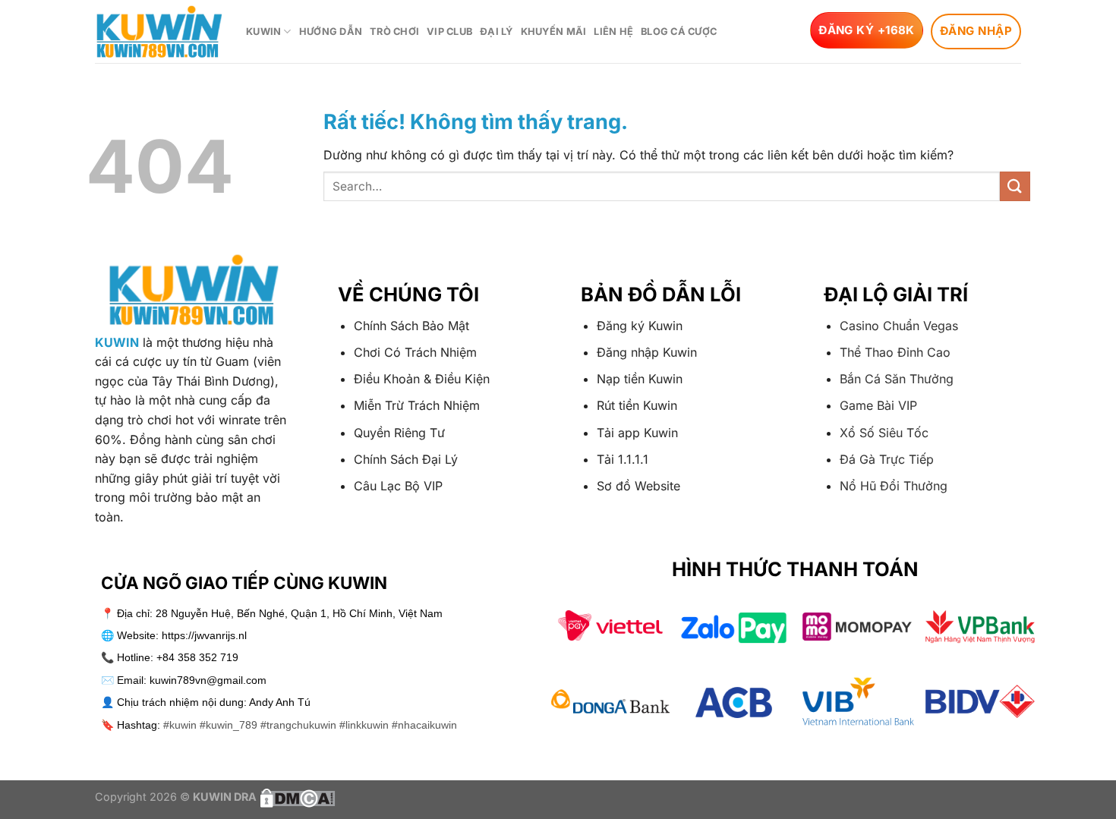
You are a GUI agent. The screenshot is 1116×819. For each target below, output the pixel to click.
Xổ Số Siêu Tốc (884, 432)
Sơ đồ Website (638, 485)
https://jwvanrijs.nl (204, 635)
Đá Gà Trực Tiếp (887, 459)
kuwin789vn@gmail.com (208, 680)
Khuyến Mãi (554, 31)
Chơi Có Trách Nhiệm (415, 352)
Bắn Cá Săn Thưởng (897, 378)
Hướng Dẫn (330, 31)
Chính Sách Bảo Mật (411, 325)
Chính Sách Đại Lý (406, 459)
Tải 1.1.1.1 (622, 459)
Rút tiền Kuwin (637, 405)
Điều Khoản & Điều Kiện (422, 378)
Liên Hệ (613, 31)
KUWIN (263, 31)
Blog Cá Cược (679, 31)
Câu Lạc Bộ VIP (398, 485)
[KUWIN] (159, 31)
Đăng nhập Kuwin (647, 352)
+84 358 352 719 (197, 657)
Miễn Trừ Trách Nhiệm (417, 405)
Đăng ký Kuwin (640, 325)
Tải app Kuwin (637, 432)
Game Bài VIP (878, 405)
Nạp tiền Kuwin (640, 378)
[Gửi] (1015, 186)
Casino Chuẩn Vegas (899, 325)
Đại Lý (496, 31)
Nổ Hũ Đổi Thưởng (893, 485)
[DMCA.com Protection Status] (296, 796)
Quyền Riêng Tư (399, 432)
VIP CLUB (449, 31)
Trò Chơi (394, 31)
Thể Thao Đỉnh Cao (895, 352)
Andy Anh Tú (280, 702)
